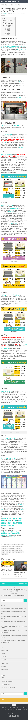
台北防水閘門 (6, 544)
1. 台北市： (9, 26)
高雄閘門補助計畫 (16, 295)
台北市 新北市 (7, 532)
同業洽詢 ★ (15, 523)
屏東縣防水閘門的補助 (6, 295)
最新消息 (4, 666)
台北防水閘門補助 (14, 544)
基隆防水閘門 (3, 548)
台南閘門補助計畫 (5, 348)
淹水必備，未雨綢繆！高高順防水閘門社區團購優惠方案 (6, 570)
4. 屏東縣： (9, 30)
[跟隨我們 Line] (26, 583)
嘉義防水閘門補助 (18, 546)
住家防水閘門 (4, 5)
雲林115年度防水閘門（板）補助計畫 (9, 458)
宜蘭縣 (9, 535)
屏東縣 (5, 535)
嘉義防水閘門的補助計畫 (6, 391)
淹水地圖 (20, 522)
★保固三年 (3, 522)
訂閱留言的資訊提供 (6, 684)
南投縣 (9, 533)
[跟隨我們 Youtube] (19, 583)
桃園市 (12, 532)
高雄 (21, 125)
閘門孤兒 (20, 520)
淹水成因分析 (5, 22)
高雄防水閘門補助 (4, 554)
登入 (3, 678)
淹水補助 (9, 519)
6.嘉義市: (8, 33)
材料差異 (9, 523)
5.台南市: (8, 32)
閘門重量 (20, 523)
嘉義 (15, 125)
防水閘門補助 (14, 552)
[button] (12, 19)
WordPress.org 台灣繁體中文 (8, 687)
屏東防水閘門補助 (4, 550)
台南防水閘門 (20, 544)
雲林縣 (15, 533)
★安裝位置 (3, 523)
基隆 (6, 125)
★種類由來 (3, 520)
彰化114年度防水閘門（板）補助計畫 (9, 438)
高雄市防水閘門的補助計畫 (7, 205)
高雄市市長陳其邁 (14, 208)
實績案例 (4, 656)
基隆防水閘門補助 (11, 548)
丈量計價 (9, 520)
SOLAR (13, 537)
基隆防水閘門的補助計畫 (6, 154)
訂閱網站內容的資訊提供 (7, 681)
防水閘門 (19, 97)
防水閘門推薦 (8, 552)
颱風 (20, 81)
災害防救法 (11, 47)
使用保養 (4, 653)
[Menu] (26, 1)
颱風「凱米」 (10, 223)
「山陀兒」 (16, 223)
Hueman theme (21, 713)
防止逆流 (20, 519)
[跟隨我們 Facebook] (22, 583)
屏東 (24, 125)
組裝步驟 (15, 522)
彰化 (9, 125)
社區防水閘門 (17, 5)
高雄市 (18, 533)
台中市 (5, 533)
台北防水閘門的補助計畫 (6, 134)
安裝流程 (9, 522)
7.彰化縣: (8, 34)
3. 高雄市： (9, 29)
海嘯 (17, 81)
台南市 (18, 532)
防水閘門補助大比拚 (9, 25)
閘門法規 (15, 519)
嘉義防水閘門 (11, 546)
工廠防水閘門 (10, 5)
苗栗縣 (2, 533)
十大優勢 (4, 519)
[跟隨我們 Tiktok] (24, 583)
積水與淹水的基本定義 (7, 20)
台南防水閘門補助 (4, 546)
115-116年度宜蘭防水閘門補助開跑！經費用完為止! (14, 608)
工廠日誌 (4, 660)
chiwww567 (4, 13)
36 (25, 562)
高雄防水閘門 (11, 211)
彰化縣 (12, 533)
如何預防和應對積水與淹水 (8, 24)
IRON (10, 537)
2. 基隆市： (9, 28)
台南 (18, 125)
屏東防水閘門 (17, 548)
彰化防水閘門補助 (18, 550)
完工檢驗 (15, 520)
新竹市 (15, 532)
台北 (3, 125)
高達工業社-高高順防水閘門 (7, 525)
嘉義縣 (2, 535)
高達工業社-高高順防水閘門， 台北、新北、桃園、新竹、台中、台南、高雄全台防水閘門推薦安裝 (11, 1)
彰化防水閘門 (11, 550)
